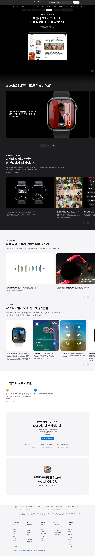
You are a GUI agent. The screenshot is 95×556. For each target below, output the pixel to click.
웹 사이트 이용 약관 (40, 554)
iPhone (14, 529)
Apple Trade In (43, 536)
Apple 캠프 (42, 531)
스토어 (14, 524)
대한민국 (80, 554)
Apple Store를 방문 (21, 550)
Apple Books (29, 541)
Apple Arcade (29, 537)
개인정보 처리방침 (33, 554)
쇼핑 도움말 (42, 542)
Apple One (29, 532)
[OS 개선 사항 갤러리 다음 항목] (88, 364)
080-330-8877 (37, 550)
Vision (14, 533)
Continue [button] (76, 2)
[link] (49, 10)
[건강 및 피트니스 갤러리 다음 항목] (88, 297)
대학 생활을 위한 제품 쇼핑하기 (58, 534)
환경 (68, 527)
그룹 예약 (42, 529)
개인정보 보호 (70, 529)
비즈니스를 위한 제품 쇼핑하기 (58, 526)
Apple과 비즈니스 (57, 524)
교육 (68, 526)
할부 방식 (42, 538)
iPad (14, 527)
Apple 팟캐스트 (29, 539)
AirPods (14, 535)
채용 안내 (69, 539)
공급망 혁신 (69, 531)
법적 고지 (49, 554)
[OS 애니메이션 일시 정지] (92, 71)
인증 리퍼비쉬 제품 (43, 535)
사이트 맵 (53, 554)
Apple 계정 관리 (29, 524)
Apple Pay (15, 546)
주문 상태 (42, 540)
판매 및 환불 (45, 554)
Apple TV (29, 534)
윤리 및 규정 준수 (70, 541)
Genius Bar (43, 526)
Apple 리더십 (70, 537)
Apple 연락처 (70, 546)
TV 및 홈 (14, 536)
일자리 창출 (69, 544)
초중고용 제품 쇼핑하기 (57, 532)
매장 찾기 (42, 524)
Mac (14, 526)
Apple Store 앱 (43, 533)
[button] (60, 2)
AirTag (14, 538)
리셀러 (28, 550)
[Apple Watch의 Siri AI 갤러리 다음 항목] (88, 223)
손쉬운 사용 (69, 524)
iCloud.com (29, 527)
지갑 (14, 544)
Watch (14, 531)
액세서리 (14, 540)
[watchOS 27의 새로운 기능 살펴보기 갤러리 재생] (54, 146)
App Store (29, 543)
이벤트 (69, 543)
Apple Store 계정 (30, 526)
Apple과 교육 (56, 530)
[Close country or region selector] (81, 2)
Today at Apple (43, 527)
